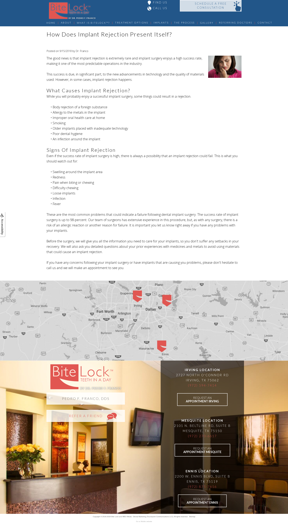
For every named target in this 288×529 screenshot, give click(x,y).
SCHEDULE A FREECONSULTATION (211, 5)
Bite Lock (114, 517)
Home (51, 22)
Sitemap (192, 517)
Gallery (207, 22)
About (66, 22)
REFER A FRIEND (86, 416)
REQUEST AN (202, 399)
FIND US (160, 2)
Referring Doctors (235, 22)
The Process (184, 22)
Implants (161, 22)
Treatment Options (131, 22)
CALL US (160, 8)
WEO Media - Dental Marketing (134, 517)
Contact (265, 22)
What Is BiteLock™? (93, 22)
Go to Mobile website (144, 521)
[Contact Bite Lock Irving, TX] (144, 321)
